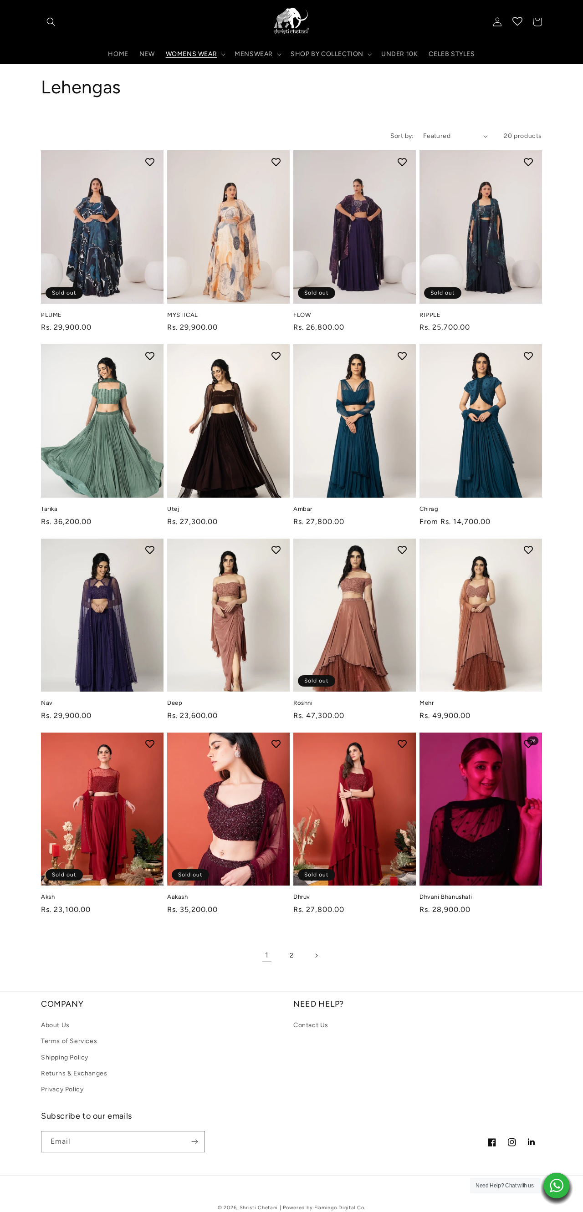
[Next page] (316, 956)
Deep (174, 702)
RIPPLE (430, 314)
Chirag (429, 508)
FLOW (302, 314)
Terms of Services (69, 1041)
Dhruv (301, 896)
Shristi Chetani (259, 1208)
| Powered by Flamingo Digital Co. (322, 1208)
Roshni (303, 702)
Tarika (49, 508)
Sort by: (402, 136)
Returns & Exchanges (74, 1073)
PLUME (51, 314)
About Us (55, 1025)
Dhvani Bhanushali (445, 896)
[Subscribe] (194, 1141)
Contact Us (310, 1025)
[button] (51, 22)
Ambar (302, 508)
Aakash (177, 896)
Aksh (48, 896)
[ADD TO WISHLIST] (150, 162)
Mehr (426, 702)
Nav (47, 702)
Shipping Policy (64, 1057)
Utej (173, 508)
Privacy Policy (62, 1089)
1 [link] (267, 955)
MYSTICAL (182, 314)
